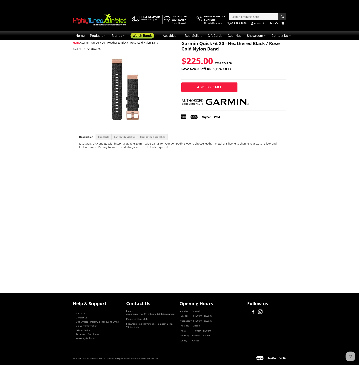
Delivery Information (86, 325)
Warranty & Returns (86, 338)
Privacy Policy (83, 330)
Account (258, 23)
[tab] (86, 137)
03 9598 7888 (238, 23)
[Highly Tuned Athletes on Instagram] (261, 311)
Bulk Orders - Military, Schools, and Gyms (97, 321)
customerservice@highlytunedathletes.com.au (150, 313)
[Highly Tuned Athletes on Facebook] (254, 311)
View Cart (275, 23)
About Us (80, 313)
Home (76, 42)
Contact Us (81, 317)
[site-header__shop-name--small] (99, 19)
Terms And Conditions (87, 334)
